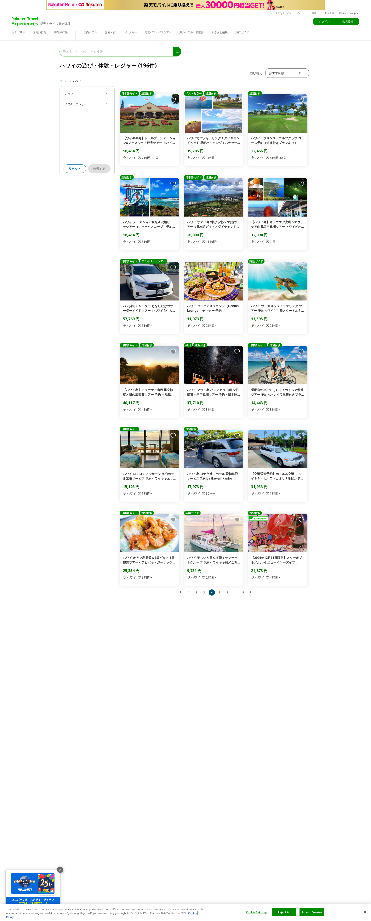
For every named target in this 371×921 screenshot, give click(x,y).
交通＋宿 (110, 32)
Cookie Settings (256, 912)
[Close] (365, 912)
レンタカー (130, 32)
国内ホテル (90, 32)
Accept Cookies (312, 912)
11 (242, 592)
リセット (75, 168)
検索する (99, 168)
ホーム (64, 81)
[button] (300, 13)
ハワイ (77, 81)
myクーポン (285, 13)
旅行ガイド (242, 32)
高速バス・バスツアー (158, 32)
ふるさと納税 (219, 32)
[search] (177, 51)
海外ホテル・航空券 (191, 32)
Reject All (284, 912)
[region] (185, 912)
